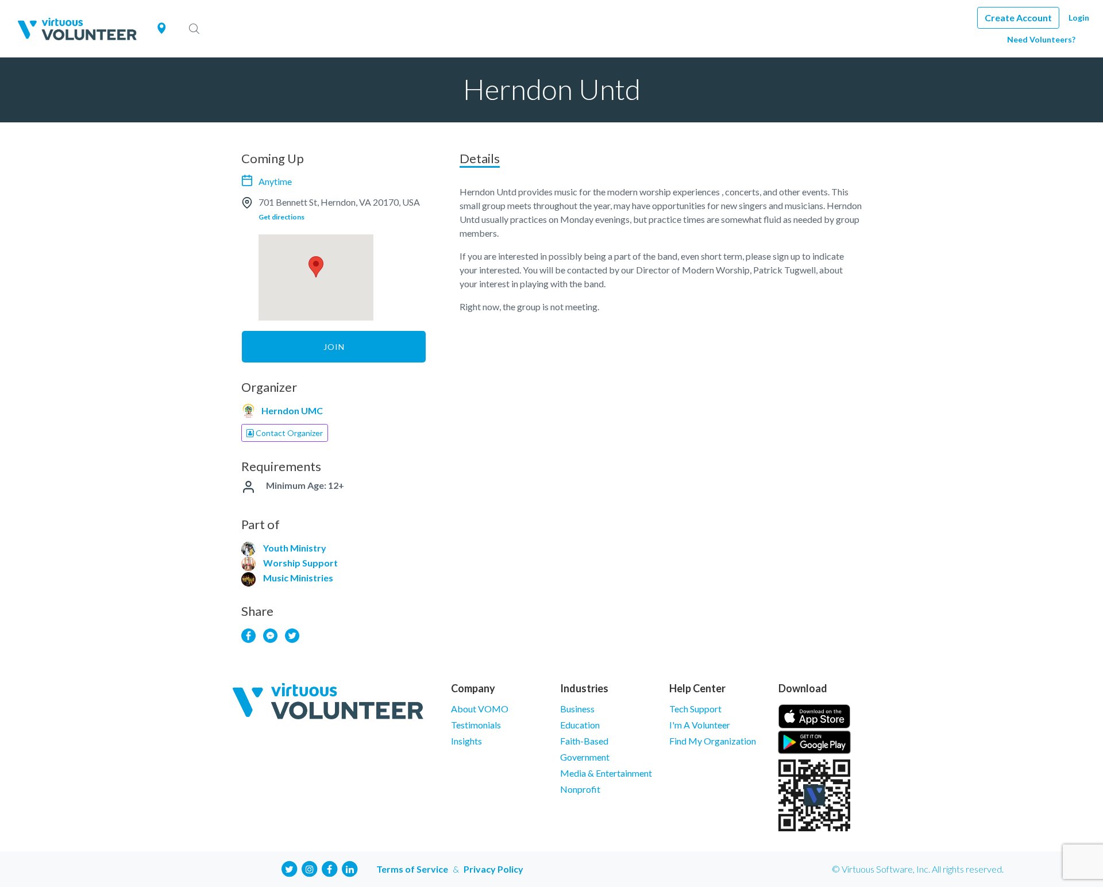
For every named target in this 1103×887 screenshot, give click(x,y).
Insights (466, 740)
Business (577, 708)
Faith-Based (584, 740)
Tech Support (695, 708)
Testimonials (476, 724)
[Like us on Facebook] (330, 867)
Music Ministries (298, 577)
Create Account (1018, 17)
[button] (315, 266)
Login (1079, 17)
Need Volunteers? (1041, 39)
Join (334, 347)
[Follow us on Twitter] (289, 867)
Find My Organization (712, 740)
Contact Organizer (288, 433)
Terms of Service (412, 868)
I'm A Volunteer (699, 724)
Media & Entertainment (606, 773)
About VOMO (479, 708)
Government (585, 756)
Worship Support (300, 562)
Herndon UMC (292, 410)
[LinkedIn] (350, 867)
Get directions (281, 217)
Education (580, 724)
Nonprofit (580, 789)
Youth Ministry (294, 547)
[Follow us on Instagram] (309, 867)
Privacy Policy (493, 868)
